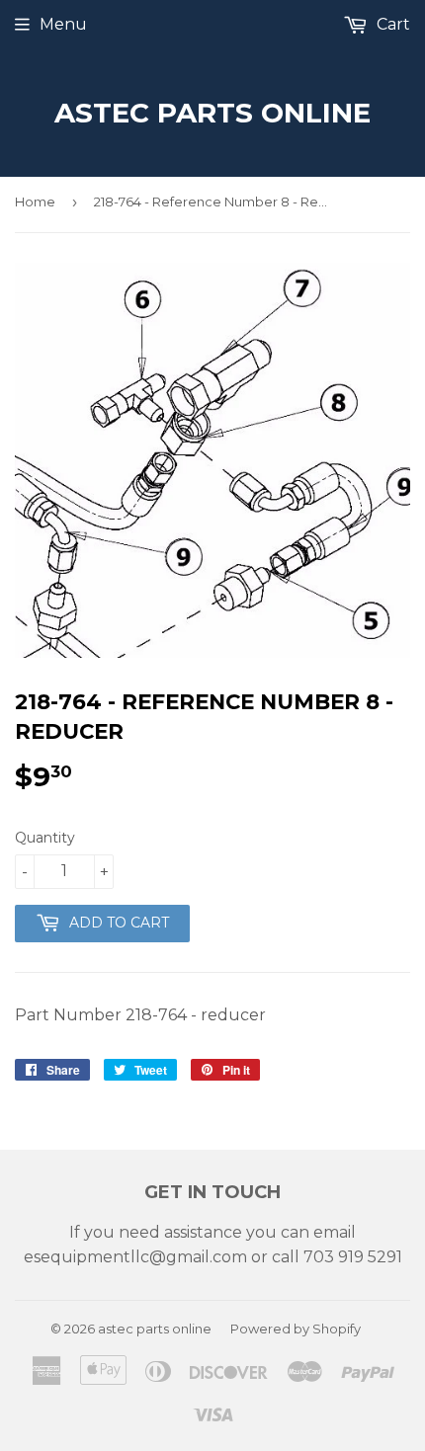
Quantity (45, 837)
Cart (391, 24)
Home (35, 201)
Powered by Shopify (295, 1328)
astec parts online (212, 112)
